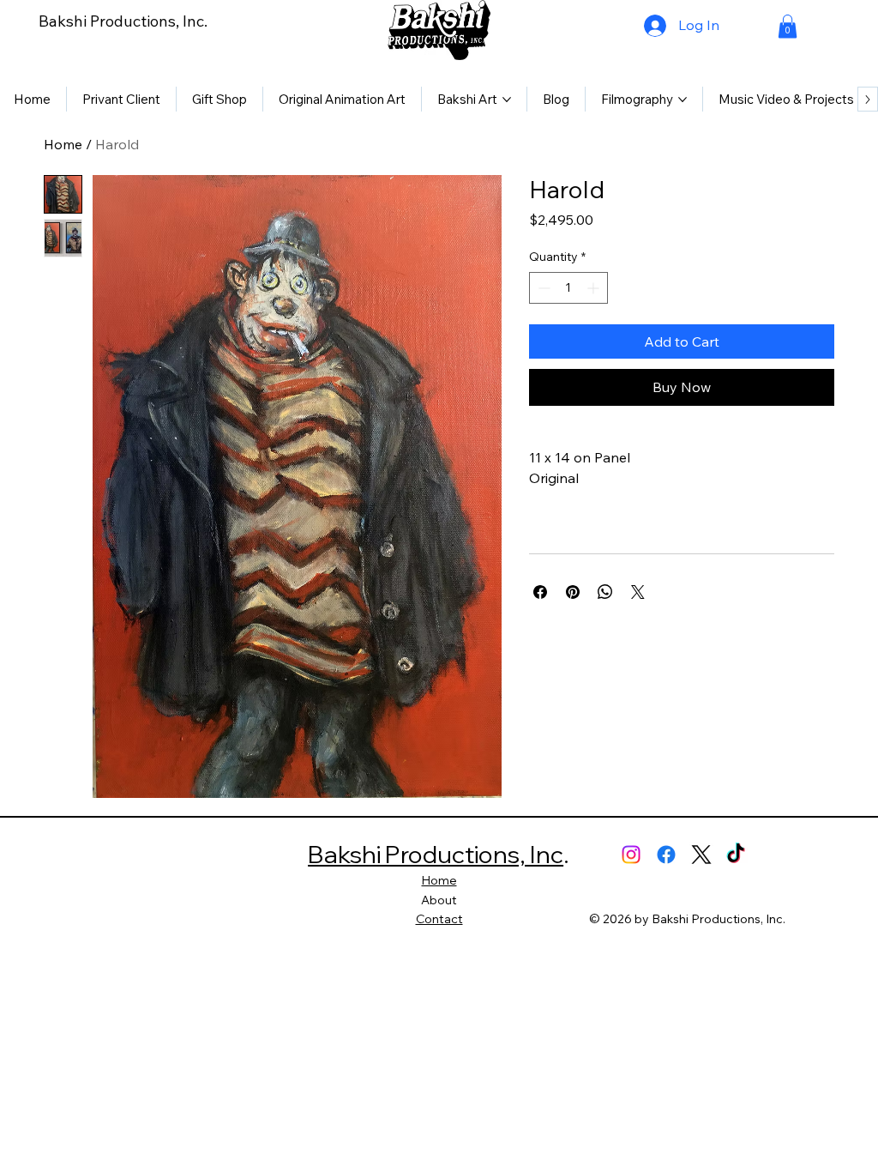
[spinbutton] (568, 288)
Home (63, 144)
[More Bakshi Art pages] (506, 99)
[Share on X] (638, 592)
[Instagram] (631, 855)
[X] (701, 855)
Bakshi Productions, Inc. (123, 21)
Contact (439, 919)
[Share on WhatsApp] (605, 592)
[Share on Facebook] (540, 592)
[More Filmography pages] (682, 99)
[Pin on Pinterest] (572, 592)
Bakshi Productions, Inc (435, 854)
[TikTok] (736, 855)
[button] (787, 26)
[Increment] (594, 288)
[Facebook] (666, 855)
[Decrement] (542, 288)
